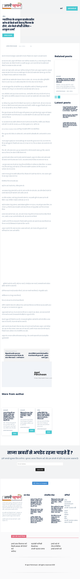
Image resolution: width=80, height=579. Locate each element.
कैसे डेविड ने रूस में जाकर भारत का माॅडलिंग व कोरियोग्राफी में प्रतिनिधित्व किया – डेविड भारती (56, 519)
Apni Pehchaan (11, 46)
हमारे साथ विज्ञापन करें (19, 544)
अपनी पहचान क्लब (71, 520)
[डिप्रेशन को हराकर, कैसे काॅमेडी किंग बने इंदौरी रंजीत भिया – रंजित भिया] (27, 403)
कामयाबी (5, 410)
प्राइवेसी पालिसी (36, 544)
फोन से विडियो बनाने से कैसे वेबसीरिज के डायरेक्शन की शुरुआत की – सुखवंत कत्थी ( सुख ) (38, 355)
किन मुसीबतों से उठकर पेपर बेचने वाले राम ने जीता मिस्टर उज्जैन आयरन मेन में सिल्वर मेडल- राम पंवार (57, 509)
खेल (4, 16)
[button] (62, 8)
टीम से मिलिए (56, 546)
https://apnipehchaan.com (43, 378)
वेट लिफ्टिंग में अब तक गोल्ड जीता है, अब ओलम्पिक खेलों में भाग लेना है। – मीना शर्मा (65, 80)
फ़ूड (65, 517)
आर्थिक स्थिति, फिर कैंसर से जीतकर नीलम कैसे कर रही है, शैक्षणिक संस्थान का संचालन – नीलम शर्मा (43, 415)
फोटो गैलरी (68, 522)
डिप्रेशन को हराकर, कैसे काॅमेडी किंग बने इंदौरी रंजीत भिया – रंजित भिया (26, 415)
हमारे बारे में (55, 544)
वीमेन (38, 410)
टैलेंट (66, 513)
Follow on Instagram (41, 483)
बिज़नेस (67, 506)
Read (14, 433)
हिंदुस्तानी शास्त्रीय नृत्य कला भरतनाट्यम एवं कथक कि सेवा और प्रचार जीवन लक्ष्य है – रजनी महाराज (14, 355)
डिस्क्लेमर (34, 546)
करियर (13, 551)
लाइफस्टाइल (68, 504)
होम (65, 500)
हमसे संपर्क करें (56, 549)
